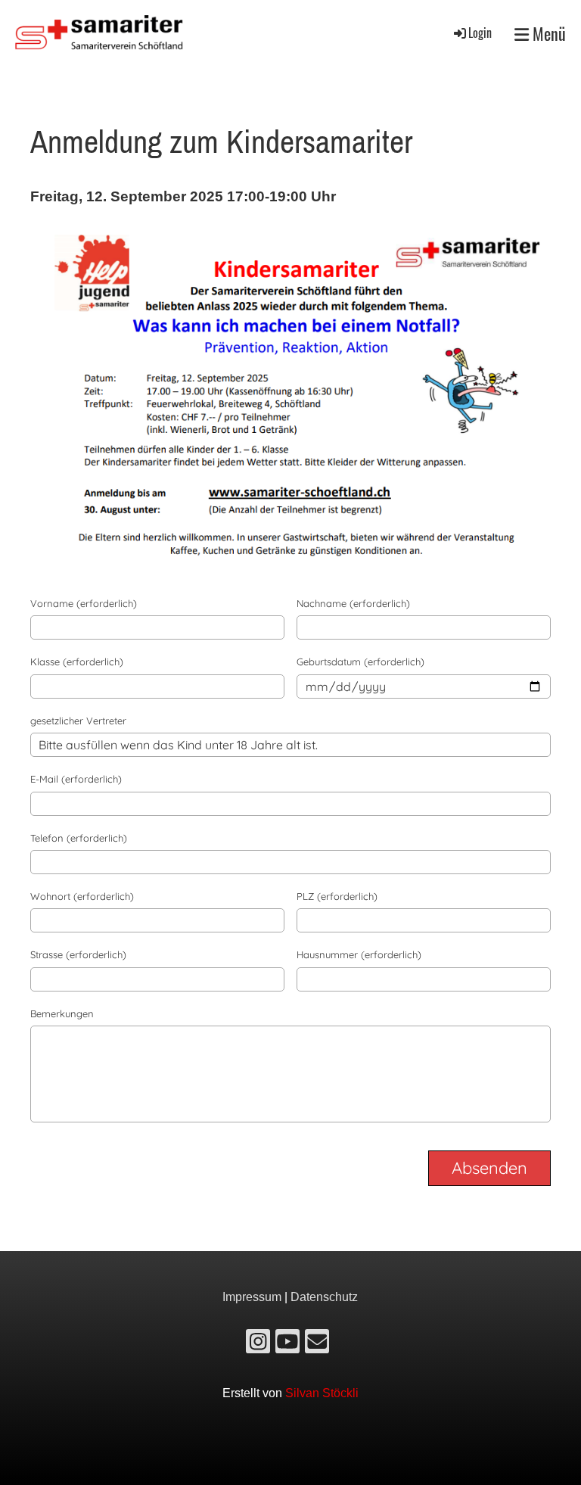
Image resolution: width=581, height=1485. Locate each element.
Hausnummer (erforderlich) (359, 954)
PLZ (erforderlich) (337, 896)
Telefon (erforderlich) (78, 838)
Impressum (251, 1296)
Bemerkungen (62, 1013)
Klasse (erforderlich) (76, 661)
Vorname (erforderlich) (83, 603)
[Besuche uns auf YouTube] (287, 1345)
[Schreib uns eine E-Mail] (317, 1345)
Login (480, 32)
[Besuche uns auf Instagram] (258, 1345)
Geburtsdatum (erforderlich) (360, 661)
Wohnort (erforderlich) (82, 896)
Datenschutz (324, 1296)
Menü (547, 33)
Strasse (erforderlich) (78, 954)
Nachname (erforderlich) (353, 603)
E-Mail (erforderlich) (76, 779)
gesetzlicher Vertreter (78, 720)
